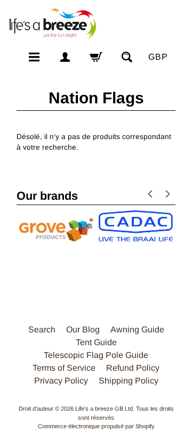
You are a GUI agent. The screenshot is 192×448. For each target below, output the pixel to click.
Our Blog (83, 329)
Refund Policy (132, 367)
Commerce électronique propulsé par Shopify (96, 426)
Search (41, 329)
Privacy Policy (61, 380)
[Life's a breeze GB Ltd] (52, 23)
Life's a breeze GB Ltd (104, 408)
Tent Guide (96, 342)
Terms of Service (64, 367)
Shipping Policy (128, 380)
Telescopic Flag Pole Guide (96, 355)
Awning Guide (137, 329)
